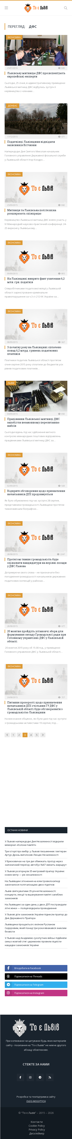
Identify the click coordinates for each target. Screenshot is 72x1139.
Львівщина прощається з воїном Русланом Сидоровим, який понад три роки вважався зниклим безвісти (35, 928)
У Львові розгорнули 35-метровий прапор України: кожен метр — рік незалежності (35, 873)
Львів (11, 383)
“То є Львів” (28, 1113)
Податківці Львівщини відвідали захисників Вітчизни (31, 143)
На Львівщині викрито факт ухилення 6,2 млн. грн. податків (36, 280)
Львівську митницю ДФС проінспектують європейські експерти (36, 74)
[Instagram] (30, 1077)
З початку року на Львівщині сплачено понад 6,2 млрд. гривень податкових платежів (34, 350)
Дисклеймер (36, 1133)
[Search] (65, 8)
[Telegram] (40, 1077)
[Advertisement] (36, 785)
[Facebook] (20, 1077)
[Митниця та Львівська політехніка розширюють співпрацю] (36, 188)
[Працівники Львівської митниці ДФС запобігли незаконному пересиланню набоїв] (36, 397)
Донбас (12, 105)
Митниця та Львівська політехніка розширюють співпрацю (31, 211)
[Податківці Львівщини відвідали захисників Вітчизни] (36, 119)
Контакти (37, 1122)
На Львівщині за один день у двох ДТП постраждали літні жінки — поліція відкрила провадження (35, 906)
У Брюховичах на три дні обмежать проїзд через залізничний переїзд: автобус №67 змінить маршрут (36, 863)
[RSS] (50, 1077)
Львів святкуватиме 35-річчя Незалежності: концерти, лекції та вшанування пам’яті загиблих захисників (34, 894)
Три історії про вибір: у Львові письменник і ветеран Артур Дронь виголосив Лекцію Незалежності (35, 853)
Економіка (14, 37)
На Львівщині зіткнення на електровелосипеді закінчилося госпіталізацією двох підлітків (32, 882)
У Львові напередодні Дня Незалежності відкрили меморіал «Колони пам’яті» (34, 843)
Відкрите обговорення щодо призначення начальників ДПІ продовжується (36, 492)
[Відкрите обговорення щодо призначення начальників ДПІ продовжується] (36, 469)
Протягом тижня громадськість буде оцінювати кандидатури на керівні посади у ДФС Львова (37, 563)
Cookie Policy (37, 1125)
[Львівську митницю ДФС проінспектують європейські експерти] (36, 51)
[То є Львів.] (36, 7)
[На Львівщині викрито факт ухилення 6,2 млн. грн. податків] (36, 256)
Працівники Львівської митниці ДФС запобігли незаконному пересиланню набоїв (33, 422)
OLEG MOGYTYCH (36, 1101)
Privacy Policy (37, 1129)
